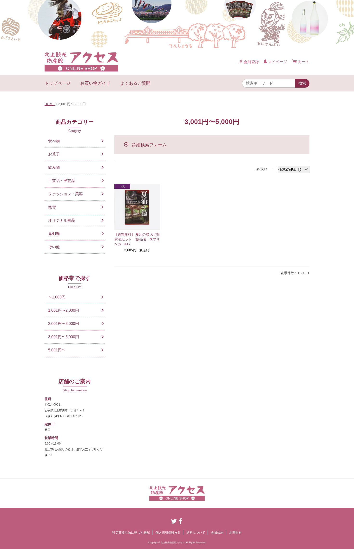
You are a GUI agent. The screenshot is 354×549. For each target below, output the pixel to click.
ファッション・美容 (65, 194)
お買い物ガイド (95, 83)
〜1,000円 (57, 297)
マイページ (277, 62)
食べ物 (54, 141)
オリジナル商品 (61, 220)
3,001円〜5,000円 (63, 337)
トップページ (58, 83)
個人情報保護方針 (168, 532)
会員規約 (217, 532)
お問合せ (235, 532)
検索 (302, 83)
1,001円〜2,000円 (63, 310)
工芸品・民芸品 (61, 181)
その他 (54, 247)
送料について (195, 532)
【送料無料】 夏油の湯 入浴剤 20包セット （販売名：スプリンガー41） (137, 239)
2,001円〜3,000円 (63, 324)
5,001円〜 (57, 350)
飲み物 (54, 167)
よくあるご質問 (135, 83)
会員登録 (251, 62)
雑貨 (52, 207)
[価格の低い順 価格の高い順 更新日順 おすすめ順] (293, 169)
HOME (50, 104)
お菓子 (54, 154)
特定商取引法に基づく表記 (131, 532)
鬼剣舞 (54, 234)
